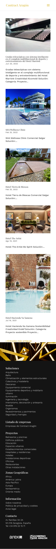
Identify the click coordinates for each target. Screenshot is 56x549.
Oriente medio (13, 491)
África (9, 476)
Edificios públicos (14, 440)
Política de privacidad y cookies (22, 505)
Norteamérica (12, 488)
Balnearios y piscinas (16, 437)
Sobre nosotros (13, 503)
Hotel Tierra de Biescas (17, 186)
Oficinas (10, 461)
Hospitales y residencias (18, 452)
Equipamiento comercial (18, 387)
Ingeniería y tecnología (17, 399)
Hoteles (9, 455)
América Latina (13, 479)
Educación (11, 443)
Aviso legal (11, 509)
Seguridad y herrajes (16, 414)
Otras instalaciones (15, 467)
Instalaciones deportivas (18, 458)
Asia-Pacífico (12, 482)
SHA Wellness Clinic (15, 129)
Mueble (9, 405)
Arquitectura (12, 372)
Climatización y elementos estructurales (26, 378)
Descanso (10, 384)
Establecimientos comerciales (21, 449)
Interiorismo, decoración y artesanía (24, 402)
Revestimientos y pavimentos (21, 411)
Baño (8, 375)
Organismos (12, 408)
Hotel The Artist (13, 238)
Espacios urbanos (15, 446)
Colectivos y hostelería (17, 381)
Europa (9, 485)
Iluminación (11, 396)
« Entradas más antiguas (19, 341)
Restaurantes (12, 464)
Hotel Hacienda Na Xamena (19, 317)
